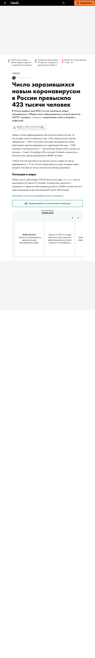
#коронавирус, (18, 196)
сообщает (37, 117)
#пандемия (58, 196)
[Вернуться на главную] (14, 3)
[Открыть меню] (5, 3)
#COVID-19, (50, 196)
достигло (68, 179)
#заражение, (40, 196)
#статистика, (29, 196)
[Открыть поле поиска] (63, 3)
